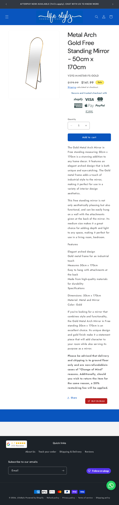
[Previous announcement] (6, 4)
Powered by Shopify (34, 497)
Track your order (47, 451)
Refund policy (53, 497)
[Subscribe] (62, 470)
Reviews (89, 451)
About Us (30, 451)
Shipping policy (103, 497)
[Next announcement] (112, 4)
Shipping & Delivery (71, 451)
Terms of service (85, 497)
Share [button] (74, 397)
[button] (6, 16)
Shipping (72, 87)
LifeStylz (21, 497)
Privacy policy (68, 497)
